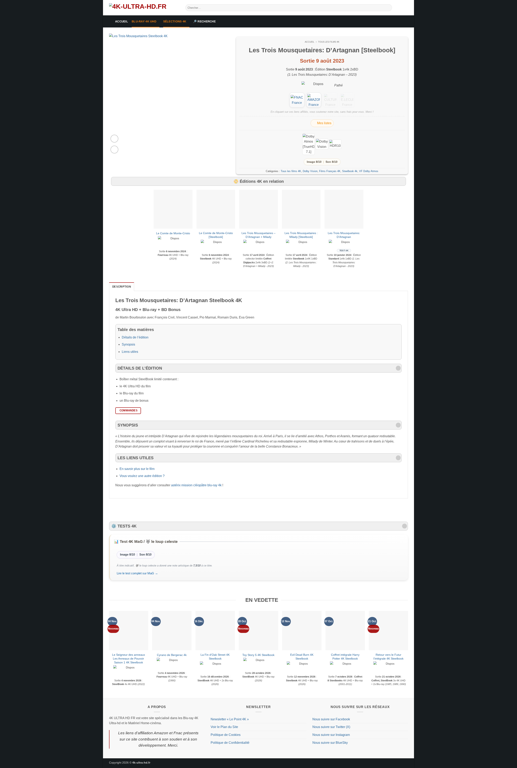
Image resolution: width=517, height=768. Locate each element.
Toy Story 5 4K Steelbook (258, 655)
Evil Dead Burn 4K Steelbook (301, 656)
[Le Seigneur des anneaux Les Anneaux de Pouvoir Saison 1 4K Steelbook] (128, 630)
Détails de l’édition (135, 337)
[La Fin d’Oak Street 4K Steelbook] (215, 630)
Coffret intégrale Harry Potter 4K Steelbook (345, 656)
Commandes (129, 410)
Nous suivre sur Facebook (331, 719)
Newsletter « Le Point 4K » (230, 719)
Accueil (121, 21)
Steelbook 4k (349, 171)
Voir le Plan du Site (224, 727)
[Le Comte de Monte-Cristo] (173, 209)
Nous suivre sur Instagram (331, 734)
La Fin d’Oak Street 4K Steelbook (215, 656)
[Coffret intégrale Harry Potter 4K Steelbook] (345, 630)
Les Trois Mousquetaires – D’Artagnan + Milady (258, 234)
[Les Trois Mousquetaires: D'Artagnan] (344, 209)
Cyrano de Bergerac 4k (172, 655)
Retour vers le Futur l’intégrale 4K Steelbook (388, 656)
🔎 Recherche (204, 21)
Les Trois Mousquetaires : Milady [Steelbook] (301, 234)
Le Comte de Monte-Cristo (173, 233)
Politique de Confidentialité (230, 742)
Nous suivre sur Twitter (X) (331, 727)
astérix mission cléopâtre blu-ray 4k (196, 485)
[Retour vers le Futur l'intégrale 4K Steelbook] (388, 630)
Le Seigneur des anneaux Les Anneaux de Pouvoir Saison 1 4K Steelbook (128, 658)
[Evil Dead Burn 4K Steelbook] (302, 630)
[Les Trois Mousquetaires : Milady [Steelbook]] (301, 209)
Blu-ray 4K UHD (144, 21)
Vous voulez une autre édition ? (142, 476)
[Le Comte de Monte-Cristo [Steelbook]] (216, 209)
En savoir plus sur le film (137, 469)
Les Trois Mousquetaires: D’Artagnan (344, 234)
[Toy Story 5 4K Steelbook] (258, 630)
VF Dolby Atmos (368, 171)
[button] (114, 139)
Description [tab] (121, 286)
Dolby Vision (310, 171)
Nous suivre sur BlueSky (330, 742)
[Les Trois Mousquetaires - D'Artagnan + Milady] (258, 209)
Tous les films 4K (328, 42)
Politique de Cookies (226, 734)
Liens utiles (130, 351)
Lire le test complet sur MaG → (137, 573)
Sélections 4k (174, 21)
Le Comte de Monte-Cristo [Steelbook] (216, 234)
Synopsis (128, 344)
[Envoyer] (388, 7)
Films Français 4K (329, 171)
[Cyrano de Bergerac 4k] (171, 630)
